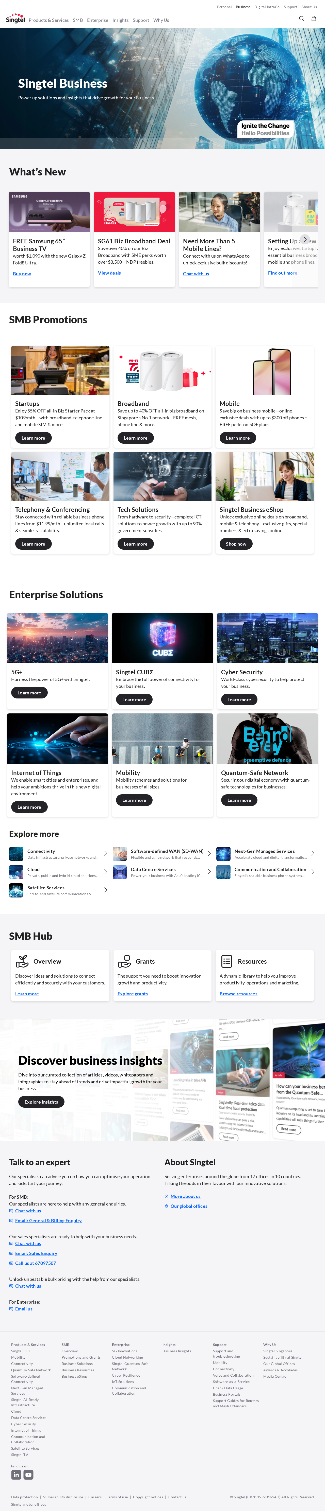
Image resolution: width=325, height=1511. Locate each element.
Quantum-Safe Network (31, 1370)
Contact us (177, 1497)
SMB (78, 20)
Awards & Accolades (280, 1370)
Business (243, 7)
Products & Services (49, 20)
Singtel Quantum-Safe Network (130, 1366)
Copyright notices (148, 1497)
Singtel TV (19, 1454)
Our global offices (189, 1206)
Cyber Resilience (126, 1375)
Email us (23, 1308)
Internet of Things (26, 1430)
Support (290, 7)
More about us (186, 1196)
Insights (120, 20)
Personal (224, 7)
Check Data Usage (228, 1388)
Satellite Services (25, 1448)
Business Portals (227, 1394)
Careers (95, 1497)
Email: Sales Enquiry (36, 1253)
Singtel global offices (28, 1504)
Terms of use (117, 1497)
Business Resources (78, 1370)
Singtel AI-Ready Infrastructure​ (25, 1402)
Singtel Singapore (277, 1351)
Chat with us (28, 1210)
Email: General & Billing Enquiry (48, 1220)
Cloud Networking (127, 1357)
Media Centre (274, 1376)
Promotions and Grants (81, 1357)
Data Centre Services (28, 1417)
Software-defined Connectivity (25, 1379)
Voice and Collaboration (233, 1375)
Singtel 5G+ (20, 1351)
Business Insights (176, 1351)
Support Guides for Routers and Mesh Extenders (236, 1403)
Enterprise (97, 20)
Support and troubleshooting (226, 1353)
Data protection (24, 1497)
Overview (70, 1351)
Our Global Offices (279, 1363)
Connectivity (22, 1363)
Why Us (161, 20)
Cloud (16, 1411)
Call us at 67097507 (35, 1263)
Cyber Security (23, 1424)
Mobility (18, 1357)
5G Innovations (124, 1351)
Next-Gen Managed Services (27, 1390)
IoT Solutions (123, 1381)
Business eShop (74, 1376)
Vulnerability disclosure (63, 1497)
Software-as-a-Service (231, 1381)
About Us (309, 7)
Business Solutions (77, 1363)
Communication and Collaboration (28, 1439)
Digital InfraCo (267, 7)
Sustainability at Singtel (283, 1357)
